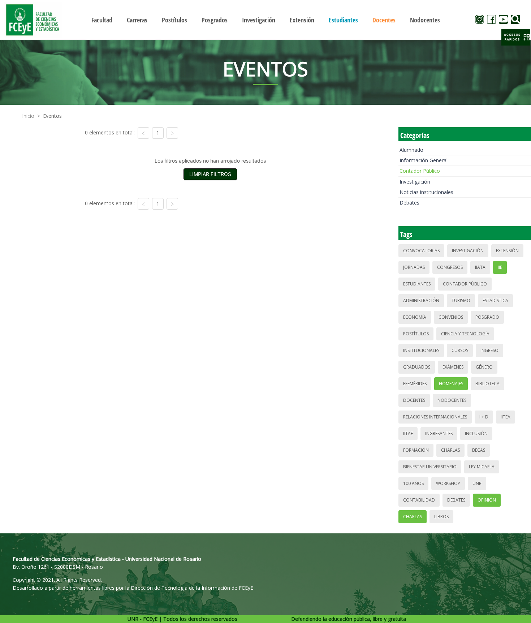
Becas (478, 450)
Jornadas (414, 267)
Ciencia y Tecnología (465, 334)
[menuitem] (101, 20)
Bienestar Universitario (430, 467)
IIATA (480, 267)
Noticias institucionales (426, 192)
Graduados (416, 367)
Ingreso (489, 350)
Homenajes (451, 384)
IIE (500, 267)
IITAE (408, 433)
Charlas (450, 450)
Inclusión (476, 433)
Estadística (495, 300)
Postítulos (416, 334)
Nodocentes (451, 400)
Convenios (451, 317)
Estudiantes (417, 284)
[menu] (265, 20)
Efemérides (415, 384)
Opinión (487, 500)
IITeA (505, 417)
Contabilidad (419, 500)
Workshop (448, 483)
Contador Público (420, 170)
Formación (416, 450)
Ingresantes (439, 433)
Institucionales (421, 350)
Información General (424, 160)
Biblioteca (487, 384)
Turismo (461, 300)
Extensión (507, 251)
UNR (477, 483)
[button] (515, 37)
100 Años (413, 483)
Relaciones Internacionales (435, 417)
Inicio (28, 115)
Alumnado (411, 149)
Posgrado (487, 317)
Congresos (450, 267)
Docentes (414, 400)
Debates (409, 202)
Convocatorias (421, 251)
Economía (414, 317)
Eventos (52, 115)
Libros (441, 517)
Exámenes (452, 367)
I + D (483, 417)
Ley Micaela (482, 467)
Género (484, 367)
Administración (421, 300)
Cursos (460, 350)
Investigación (415, 181)
